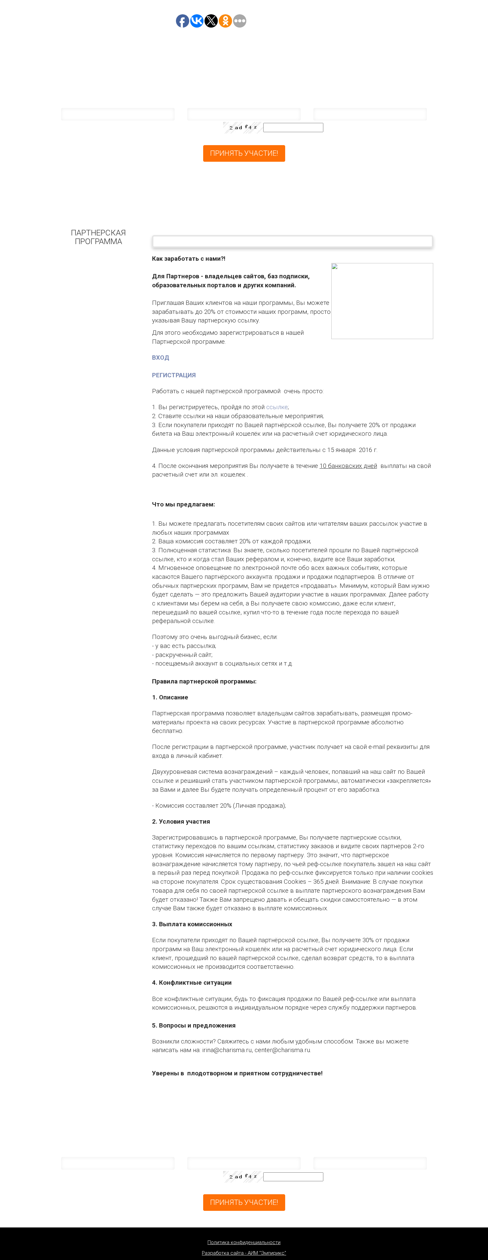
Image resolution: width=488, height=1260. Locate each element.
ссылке (277, 407)
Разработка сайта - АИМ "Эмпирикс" (244, 1253)
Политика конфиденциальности (244, 1242)
